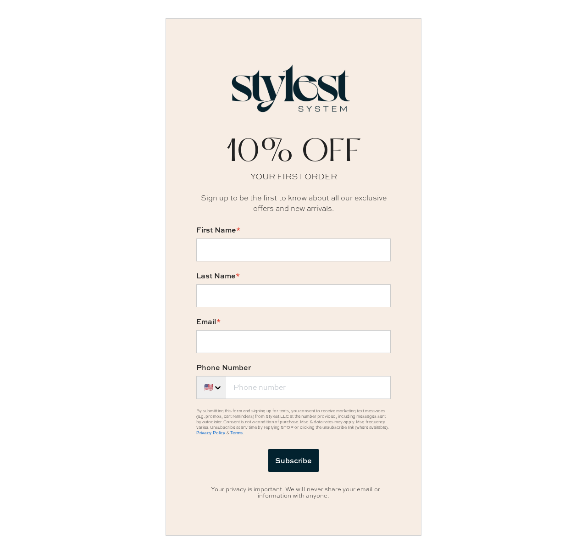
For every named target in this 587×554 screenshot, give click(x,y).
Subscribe (293, 460)
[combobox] (211, 387)
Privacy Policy (210, 432)
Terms (236, 432)
